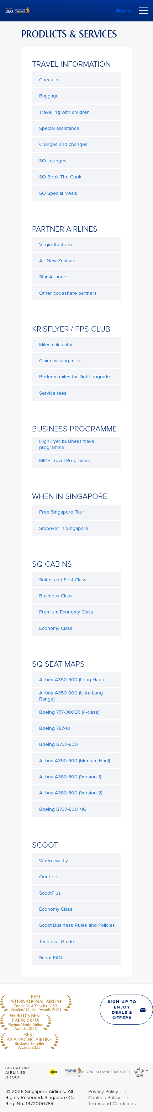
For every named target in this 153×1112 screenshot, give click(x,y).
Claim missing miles (60, 361)
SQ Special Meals (58, 193)
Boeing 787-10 (54, 728)
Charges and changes (63, 144)
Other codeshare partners (68, 293)
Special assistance (59, 128)
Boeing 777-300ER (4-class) (69, 712)
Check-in (48, 80)
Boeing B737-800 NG (62, 809)
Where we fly (53, 861)
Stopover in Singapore (63, 528)
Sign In (124, 10)
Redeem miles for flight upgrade (74, 377)
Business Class (56, 596)
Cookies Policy (105, 1098)
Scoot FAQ (50, 958)
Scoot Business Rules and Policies (77, 925)
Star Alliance (52, 277)
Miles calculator (56, 345)
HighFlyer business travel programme (67, 444)
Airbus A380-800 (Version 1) (70, 777)
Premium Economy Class (66, 612)
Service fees (53, 393)
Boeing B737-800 (58, 744)
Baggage (49, 96)
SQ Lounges (53, 161)
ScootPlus (50, 893)
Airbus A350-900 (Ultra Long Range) (71, 696)
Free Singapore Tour (61, 512)
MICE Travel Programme (65, 461)
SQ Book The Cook (60, 177)
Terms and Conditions (112, 1104)
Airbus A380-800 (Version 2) (70, 793)
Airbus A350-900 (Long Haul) (71, 680)
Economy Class (56, 628)
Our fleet (49, 877)
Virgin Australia (55, 245)
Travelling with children (64, 112)
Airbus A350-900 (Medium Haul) (74, 761)
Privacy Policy (104, 1091)
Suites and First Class (62, 580)
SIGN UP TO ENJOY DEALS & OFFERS (122, 1010)
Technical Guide (56, 942)
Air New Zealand (57, 261)
